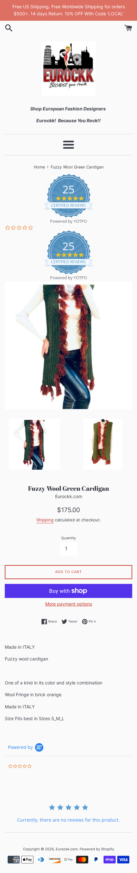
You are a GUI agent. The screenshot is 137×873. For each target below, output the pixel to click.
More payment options (68, 604)
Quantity (68, 538)
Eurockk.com (67, 849)
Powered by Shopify (97, 849)
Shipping (45, 519)
